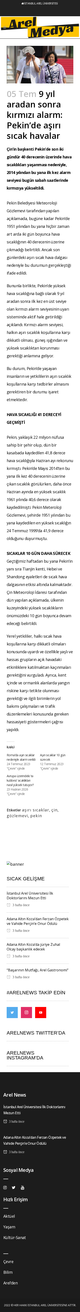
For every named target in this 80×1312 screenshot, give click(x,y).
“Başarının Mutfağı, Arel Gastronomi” (37, 970)
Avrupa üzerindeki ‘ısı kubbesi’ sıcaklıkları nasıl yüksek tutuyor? (20, 780)
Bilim (7, 1272)
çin (54, 810)
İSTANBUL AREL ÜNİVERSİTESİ (41, 3)
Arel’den (10, 1283)
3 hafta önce (21, 905)
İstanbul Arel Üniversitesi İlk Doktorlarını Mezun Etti (30, 895)
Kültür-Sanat (14, 1237)
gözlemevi (17, 815)
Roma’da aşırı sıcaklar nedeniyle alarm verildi (21, 757)
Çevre (8, 1261)
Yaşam (9, 1226)
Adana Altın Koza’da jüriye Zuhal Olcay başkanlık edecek (33, 947)
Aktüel (9, 1216)
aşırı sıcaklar (35, 810)
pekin (36, 815)
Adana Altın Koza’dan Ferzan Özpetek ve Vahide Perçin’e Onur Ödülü (38, 921)
